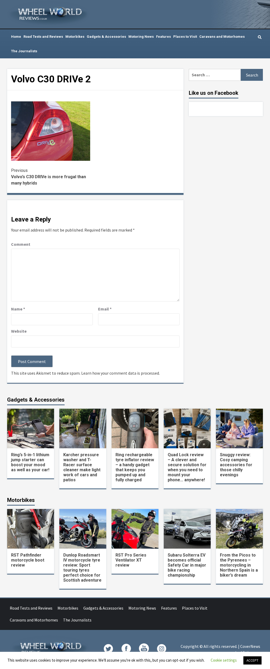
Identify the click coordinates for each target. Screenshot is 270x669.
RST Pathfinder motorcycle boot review (27, 560)
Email (105, 309)
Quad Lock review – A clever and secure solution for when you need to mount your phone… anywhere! (187, 467)
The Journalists (24, 51)
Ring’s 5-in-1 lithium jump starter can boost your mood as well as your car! (30, 462)
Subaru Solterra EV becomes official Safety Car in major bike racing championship (187, 565)
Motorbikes (74, 37)
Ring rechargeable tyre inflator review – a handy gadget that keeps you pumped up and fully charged (134, 467)
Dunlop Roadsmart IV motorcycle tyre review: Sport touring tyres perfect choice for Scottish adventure (82, 568)
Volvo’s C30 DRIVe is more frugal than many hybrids (48, 177)
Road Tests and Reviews (43, 37)
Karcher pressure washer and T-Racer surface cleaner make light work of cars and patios (81, 467)
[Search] (259, 37)
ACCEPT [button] (252, 660)
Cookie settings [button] (224, 660)
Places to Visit (185, 37)
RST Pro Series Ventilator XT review (130, 560)
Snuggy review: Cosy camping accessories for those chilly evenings (236, 464)
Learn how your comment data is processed (120, 373)
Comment (20, 244)
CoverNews (250, 646)
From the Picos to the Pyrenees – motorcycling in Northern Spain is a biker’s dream (239, 565)
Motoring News (141, 37)
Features (163, 37)
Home (16, 37)
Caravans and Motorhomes (222, 37)
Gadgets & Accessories (106, 37)
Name (18, 309)
